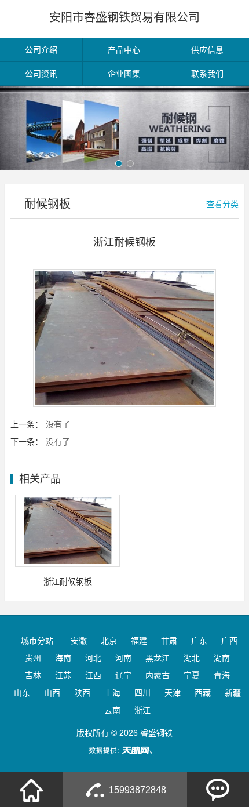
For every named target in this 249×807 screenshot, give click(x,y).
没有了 (58, 424)
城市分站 (37, 640)
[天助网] (124, 750)
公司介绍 (41, 49)
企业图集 (124, 73)
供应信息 (207, 49)
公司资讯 (41, 73)
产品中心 (124, 49)
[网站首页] (31, 789)
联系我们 (207, 73)
